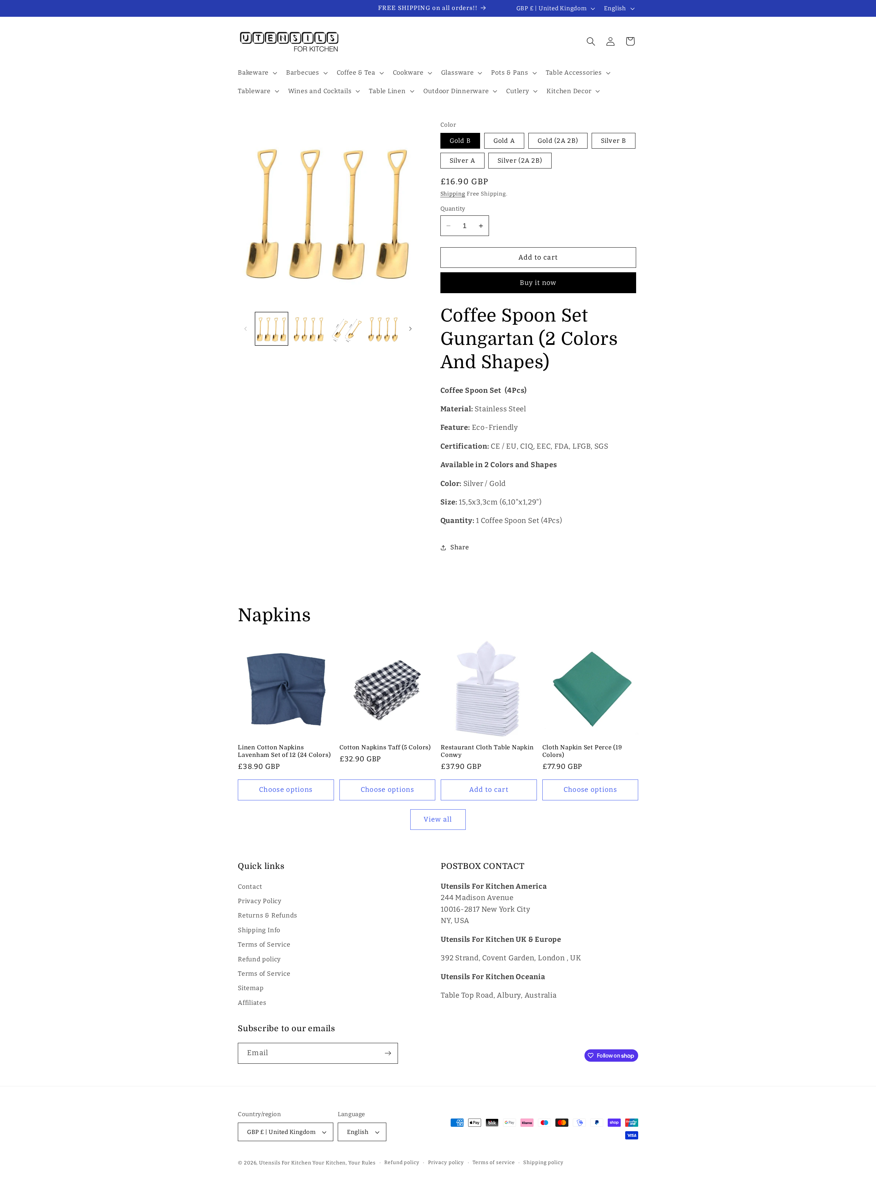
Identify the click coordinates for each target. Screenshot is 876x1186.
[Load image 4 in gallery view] (383, 328)
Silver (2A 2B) (520, 160)
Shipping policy (543, 1162)
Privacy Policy (260, 901)
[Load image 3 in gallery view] (346, 328)
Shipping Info (259, 930)
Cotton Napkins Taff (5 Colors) (385, 747)
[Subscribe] (388, 1053)
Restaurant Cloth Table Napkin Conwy (487, 751)
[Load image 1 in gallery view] (271, 328)
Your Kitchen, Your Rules (344, 1163)
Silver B (613, 141)
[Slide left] (245, 328)
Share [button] (459, 547)
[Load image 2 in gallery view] (308, 328)
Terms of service (494, 1162)
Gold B (460, 141)
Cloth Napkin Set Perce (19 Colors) (582, 751)
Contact (250, 886)
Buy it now (538, 283)
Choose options (285, 790)
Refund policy (259, 959)
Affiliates (252, 1003)
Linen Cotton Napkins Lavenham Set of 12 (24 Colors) (284, 751)
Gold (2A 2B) (558, 141)
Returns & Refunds (267, 916)
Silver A (462, 160)
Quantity (452, 208)
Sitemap (250, 988)
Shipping (452, 193)
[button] (256, 73)
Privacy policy (446, 1162)
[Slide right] (410, 328)
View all (438, 819)
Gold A (504, 141)
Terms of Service (264, 944)
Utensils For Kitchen (285, 1163)
